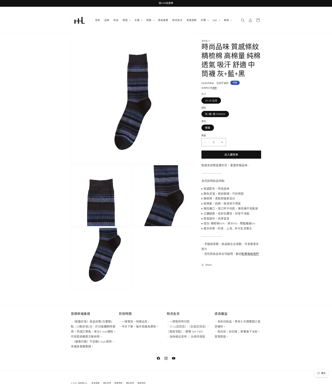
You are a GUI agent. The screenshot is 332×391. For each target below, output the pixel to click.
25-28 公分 (211, 100)
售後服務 (95, 383)
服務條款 (118, 383)
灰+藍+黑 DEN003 (215, 114)
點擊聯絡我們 (250, 254)
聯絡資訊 (141, 383)
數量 (203, 135)
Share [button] (208, 264)
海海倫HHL (83, 383)
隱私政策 (107, 383)
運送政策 (130, 383)
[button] (126, 20)
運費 (215, 88)
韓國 (207, 127)
